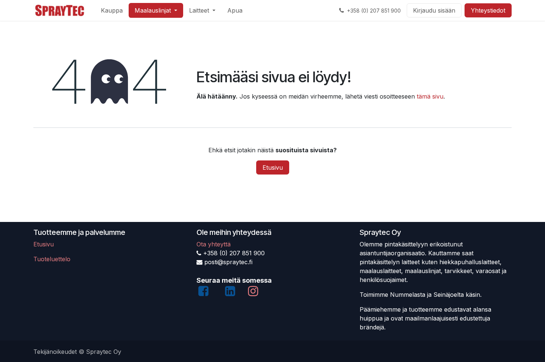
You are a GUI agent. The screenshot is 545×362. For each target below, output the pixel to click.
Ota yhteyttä (213, 244)
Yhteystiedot (488, 10)
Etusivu (272, 167)
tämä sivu (430, 96)
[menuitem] (112, 10)
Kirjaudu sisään (434, 10)
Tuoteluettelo (51, 259)
